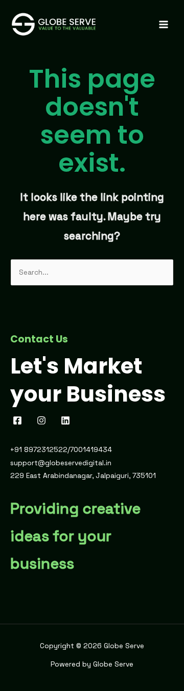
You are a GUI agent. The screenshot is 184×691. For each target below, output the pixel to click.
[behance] (67, 420)
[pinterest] (43, 420)
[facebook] (19, 420)
